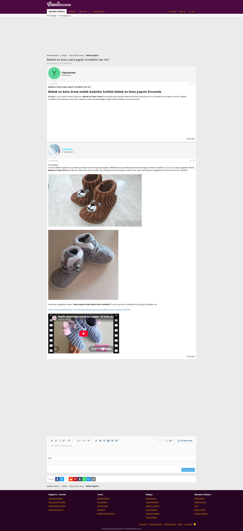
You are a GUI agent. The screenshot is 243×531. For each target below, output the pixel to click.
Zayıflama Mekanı (201, 513)
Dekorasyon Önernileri (57, 502)
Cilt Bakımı (101, 510)
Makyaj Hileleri (199, 510)
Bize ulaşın (143, 524)
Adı (49, 458)
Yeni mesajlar (52, 16)
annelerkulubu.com (56, 510)
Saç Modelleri (102, 502)
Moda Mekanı (151, 498)
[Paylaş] (190, 84)
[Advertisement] (121, 36)
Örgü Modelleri (151, 510)
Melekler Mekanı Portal (106, 513)
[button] (84, 11)
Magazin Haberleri (153, 506)
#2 (194, 161)
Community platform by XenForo (122, 529)
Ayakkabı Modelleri (56, 498)
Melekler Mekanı (57, 11)
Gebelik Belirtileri (103, 498)
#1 (194, 84)
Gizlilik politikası (170, 524)
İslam (196, 506)
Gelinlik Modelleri (152, 502)
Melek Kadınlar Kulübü (57, 506)
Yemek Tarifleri (102, 506)
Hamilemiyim (99, 11)
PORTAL (72, 11)
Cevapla (192, 139)
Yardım (180, 524)
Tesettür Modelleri (152, 513)
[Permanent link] (163, 91)
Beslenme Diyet (200, 502)
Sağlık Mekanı (199, 498)
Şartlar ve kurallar (155, 524)
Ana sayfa (188, 524)
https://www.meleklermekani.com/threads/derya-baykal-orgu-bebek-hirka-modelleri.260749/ (89, 309)
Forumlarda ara (64, 16)
